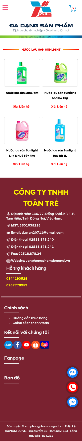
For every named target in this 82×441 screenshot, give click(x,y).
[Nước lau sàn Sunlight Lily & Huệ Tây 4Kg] (22, 130)
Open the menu (5, 7)
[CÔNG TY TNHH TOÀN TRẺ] (41, 9)
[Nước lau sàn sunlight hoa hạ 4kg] (60, 72)
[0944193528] (71, 386)
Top (72, 418)
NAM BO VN (18, 431)
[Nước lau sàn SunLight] (22, 72)
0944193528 (16, 279)
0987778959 (16, 285)
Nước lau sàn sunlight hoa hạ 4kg (60, 95)
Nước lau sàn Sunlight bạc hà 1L (60, 153)
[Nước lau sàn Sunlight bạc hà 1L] (60, 130)
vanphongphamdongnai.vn (48, 261)
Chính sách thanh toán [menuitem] (31, 323)
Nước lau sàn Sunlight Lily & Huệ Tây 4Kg (22, 153)
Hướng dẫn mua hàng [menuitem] (30, 318)
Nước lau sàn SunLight (22, 93)
